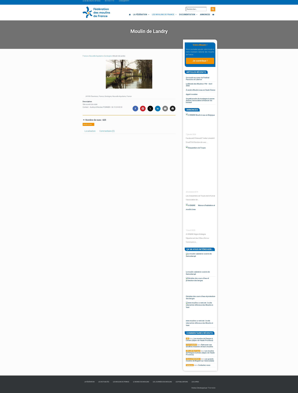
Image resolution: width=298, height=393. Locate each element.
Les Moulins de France (163, 14)
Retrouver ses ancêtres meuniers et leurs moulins (199, 346)
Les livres (195, 382)
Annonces (205, 14)
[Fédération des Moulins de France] (96, 12)
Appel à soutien (192, 94)
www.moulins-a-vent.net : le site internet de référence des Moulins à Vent (199, 323)
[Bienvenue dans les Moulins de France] (130, 14)
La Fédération (140, 14)
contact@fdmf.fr (124, 1)
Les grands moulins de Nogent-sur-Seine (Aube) (200, 360)
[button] (148, 14)
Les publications (182, 382)
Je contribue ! (200, 60)
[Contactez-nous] (213, 14)
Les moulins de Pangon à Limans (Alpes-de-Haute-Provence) (199, 339)
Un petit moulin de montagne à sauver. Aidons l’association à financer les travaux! (200, 100)
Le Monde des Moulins (141, 382)
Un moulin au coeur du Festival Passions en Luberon (197, 78)
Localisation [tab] (90, 131)
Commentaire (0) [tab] (107, 131)
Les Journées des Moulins (162, 382)
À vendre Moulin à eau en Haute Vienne (200, 90)
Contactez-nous (204, 365)
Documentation (187, 14)
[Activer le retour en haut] (293, 388)
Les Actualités (103, 382)
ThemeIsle (211, 388)
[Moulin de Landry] (129, 74)
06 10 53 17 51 (109, 1)
